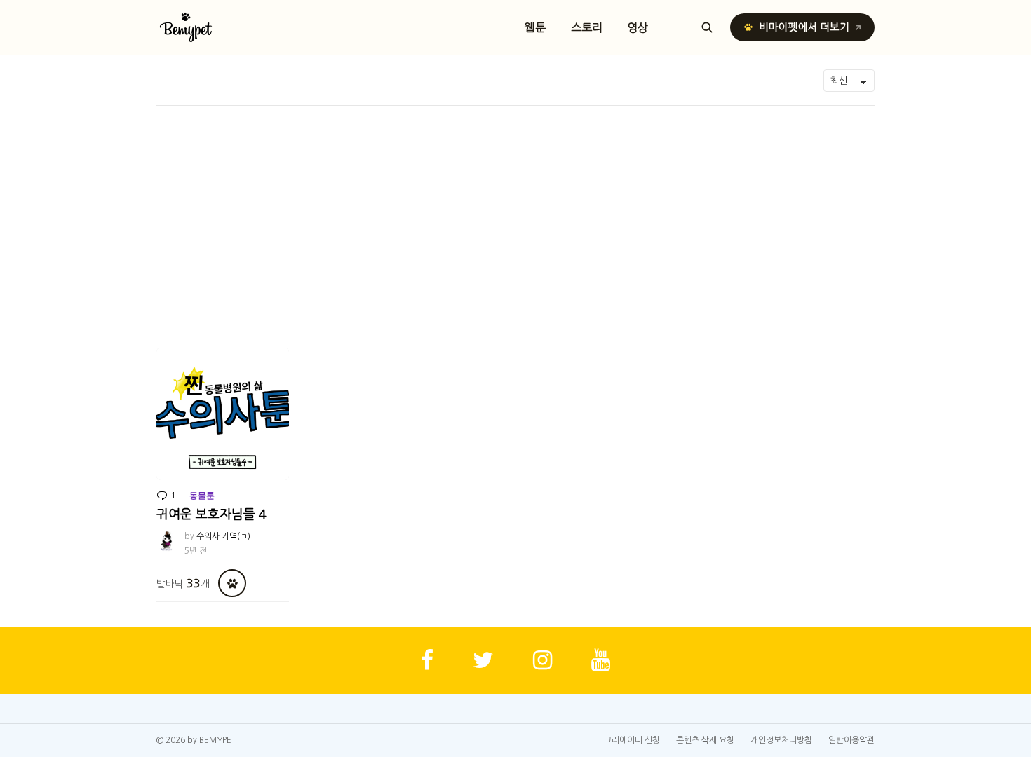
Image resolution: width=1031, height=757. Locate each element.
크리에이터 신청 (632, 740)
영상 (638, 27)
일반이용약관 (851, 740)
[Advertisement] (515, 211)
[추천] (232, 583)
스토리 (586, 27)
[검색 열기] (707, 27)
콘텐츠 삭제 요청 (705, 740)
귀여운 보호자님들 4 (211, 514)
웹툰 (535, 27)
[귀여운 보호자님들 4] (222, 414)
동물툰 (202, 495)
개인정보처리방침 (781, 740)
